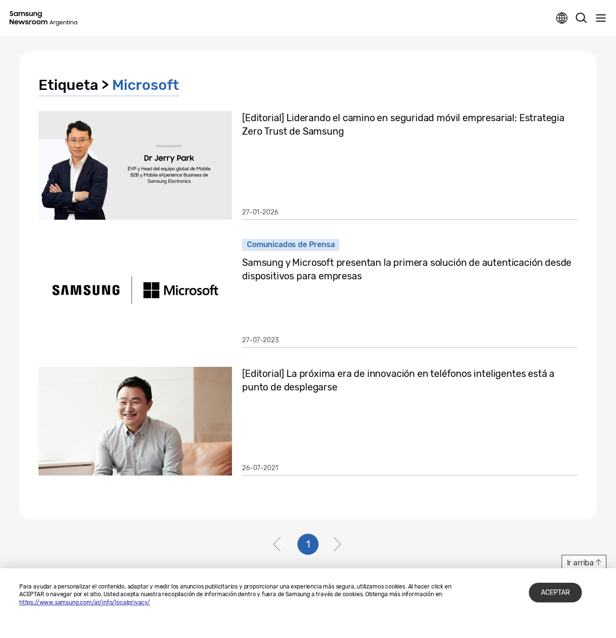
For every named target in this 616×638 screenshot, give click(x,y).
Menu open (600, 18)
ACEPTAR (555, 592)
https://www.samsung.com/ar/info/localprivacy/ (84, 602)
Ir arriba (580, 562)
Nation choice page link (562, 18)
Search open (581, 18)
